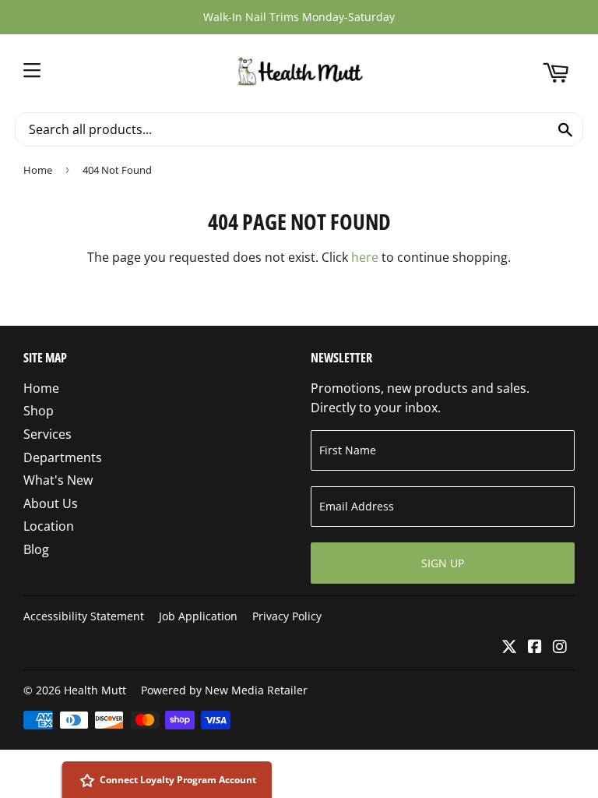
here (364, 257)
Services (47, 434)
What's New (58, 480)
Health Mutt (95, 690)
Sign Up (442, 563)
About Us (50, 503)
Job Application (198, 616)
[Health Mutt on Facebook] (535, 647)
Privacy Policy (287, 616)
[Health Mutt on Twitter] (509, 647)
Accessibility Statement (83, 616)
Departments (62, 457)
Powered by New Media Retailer (224, 690)
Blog (36, 549)
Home (37, 170)
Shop (38, 410)
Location (48, 526)
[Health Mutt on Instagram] (560, 647)
